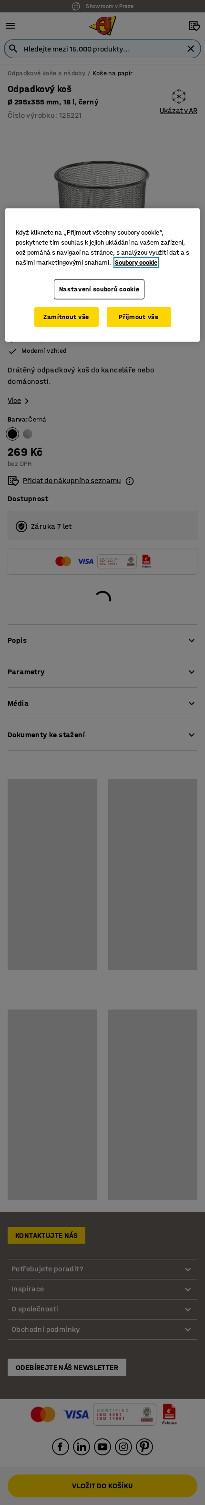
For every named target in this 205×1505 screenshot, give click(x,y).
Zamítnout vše (66, 317)
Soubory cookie (136, 262)
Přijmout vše (138, 317)
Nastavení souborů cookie (99, 289)
